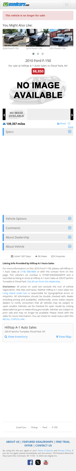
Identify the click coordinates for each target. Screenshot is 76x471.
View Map (64, 337)
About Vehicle (15, 246)
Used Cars (21, 427)
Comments (13, 228)
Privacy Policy (64, 450)
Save (70, 127)
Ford (45, 427)
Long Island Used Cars (15, 293)
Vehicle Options (16, 219)
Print (62, 123)
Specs (10, 132)
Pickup (34, 427)
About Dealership (17, 237)
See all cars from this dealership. (44, 281)
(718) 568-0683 (28, 271)
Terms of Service (45, 450)
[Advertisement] (38, 175)
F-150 (54, 427)
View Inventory (17, 337)
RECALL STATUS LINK (14, 319)
